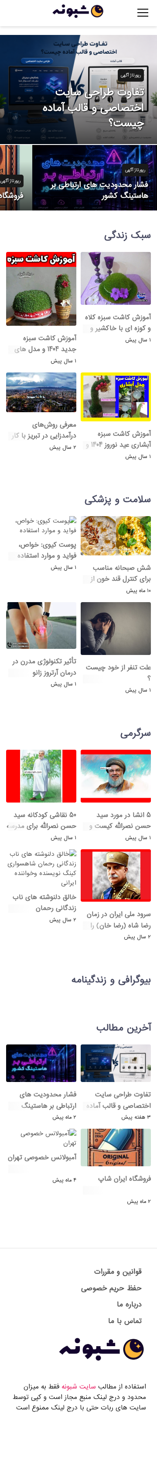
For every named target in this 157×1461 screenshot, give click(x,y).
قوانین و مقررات (118, 1271)
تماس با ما (125, 1321)
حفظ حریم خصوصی (111, 1288)
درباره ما (129, 1304)
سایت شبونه (78, 1387)
